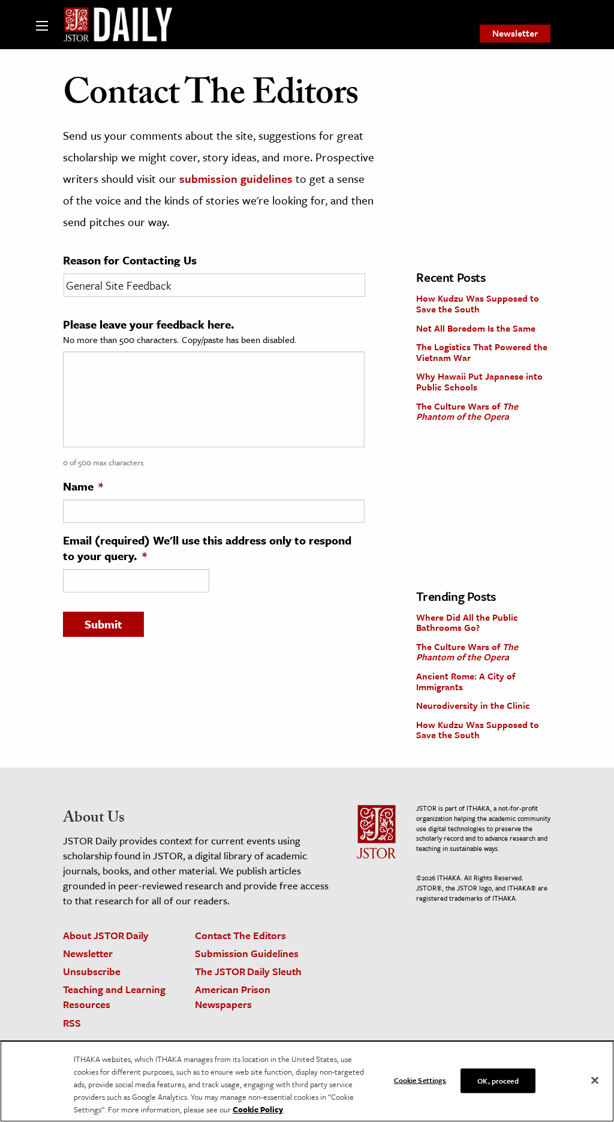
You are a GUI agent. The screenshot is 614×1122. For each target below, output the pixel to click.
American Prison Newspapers (232, 997)
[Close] (595, 1080)
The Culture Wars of (467, 411)
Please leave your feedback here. (148, 324)
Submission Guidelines (247, 953)
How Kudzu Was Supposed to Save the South (477, 303)
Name (83, 486)
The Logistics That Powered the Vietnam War (481, 352)
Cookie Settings (420, 1079)
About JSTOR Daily (106, 935)
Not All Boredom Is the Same (475, 328)
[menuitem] (515, 34)
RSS (72, 1022)
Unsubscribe (92, 971)
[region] (307, 1081)
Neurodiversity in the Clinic (473, 705)
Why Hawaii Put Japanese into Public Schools (479, 381)
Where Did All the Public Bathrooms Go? (467, 622)
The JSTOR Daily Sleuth (248, 971)
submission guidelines (236, 178)
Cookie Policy (258, 1109)
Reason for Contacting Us (130, 260)
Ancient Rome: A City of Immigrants (465, 681)
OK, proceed (497, 1080)
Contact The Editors (240, 935)
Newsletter (515, 33)
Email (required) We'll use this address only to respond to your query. (207, 548)
